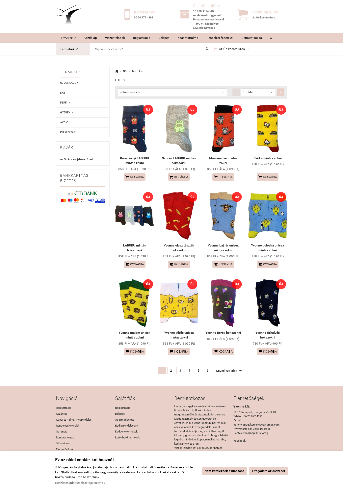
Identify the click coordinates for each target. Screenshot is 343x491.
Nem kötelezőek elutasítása (224, 471)
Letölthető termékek (127, 437)
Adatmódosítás (124, 419)
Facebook (239, 440)
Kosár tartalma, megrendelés (74, 419)
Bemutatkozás (252, 38)
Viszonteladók (115, 38)
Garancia (61, 431)
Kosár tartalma (187, 38)
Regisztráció (141, 38)
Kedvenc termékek (126, 431)
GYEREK (66, 112)
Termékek (67, 38)
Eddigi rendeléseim (126, 425)
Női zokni (137, 71)
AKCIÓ (64, 122)
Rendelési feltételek (219, 38)
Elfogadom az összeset (268, 471)
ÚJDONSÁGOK (69, 82)
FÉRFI (65, 102)
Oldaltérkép (63, 443)
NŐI (63, 92)
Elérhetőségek (64, 449)
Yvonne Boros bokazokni (223, 333)
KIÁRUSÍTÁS (67, 132)
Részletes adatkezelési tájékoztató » (80, 483)
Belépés (163, 38)
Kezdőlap (90, 38)
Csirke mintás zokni (267, 158)
